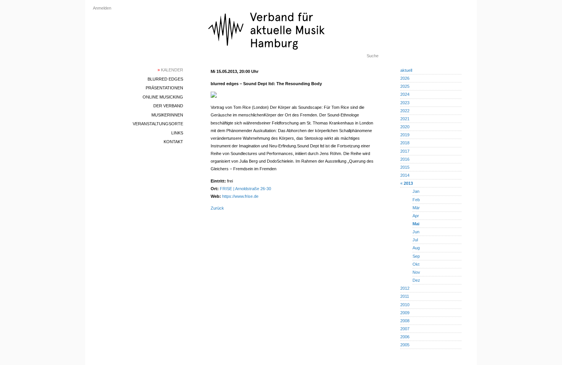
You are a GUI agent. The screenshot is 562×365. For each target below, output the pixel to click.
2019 (404, 134)
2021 (404, 118)
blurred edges (165, 79)
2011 (404, 296)
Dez (416, 280)
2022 (404, 110)
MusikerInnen (167, 115)
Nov (416, 272)
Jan (416, 191)
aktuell (406, 70)
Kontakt (173, 141)
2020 (404, 126)
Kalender (170, 70)
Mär (416, 207)
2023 (404, 102)
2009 (404, 312)
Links (177, 133)
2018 (404, 143)
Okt (416, 264)
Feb (416, 199)
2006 (404, 336)
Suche (372, 55)
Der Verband (168, 105)
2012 (404, 288)
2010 (404, 304)
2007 (404, 328)
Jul (415, 239)
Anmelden (102, 8)
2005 (404, 344)
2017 (404, 151)
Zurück (217, 208)
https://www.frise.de (240, 196)
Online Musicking (163, 97)
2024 (404, 94)
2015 (404, 167)
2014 (404, 175)
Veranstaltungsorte (158, 123)
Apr (416, 215)
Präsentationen (164, 88)
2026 (404, 78)
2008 (404, 320)
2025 (404, 86)
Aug (416, 247)
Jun (416, 231)
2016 (404, 159)
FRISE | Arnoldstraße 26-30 (245, 188)
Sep (416, 256)
